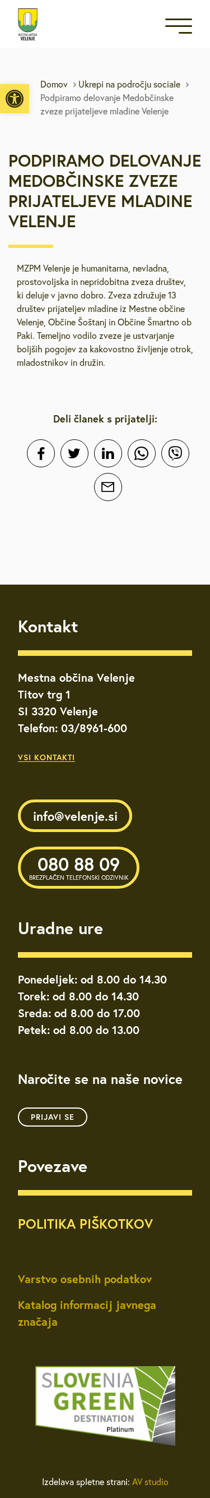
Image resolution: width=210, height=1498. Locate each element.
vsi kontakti (46, 757)
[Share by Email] (108, 487)
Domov (54, 84)
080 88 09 (78, 866)
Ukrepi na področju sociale (129, 84)
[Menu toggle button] (178, 28)
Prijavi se (52, 1117)
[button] (14, 98)
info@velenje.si (75, 816)
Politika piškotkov (85, 1223)
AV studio (150, 1481)
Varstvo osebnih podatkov (85, 1278)
